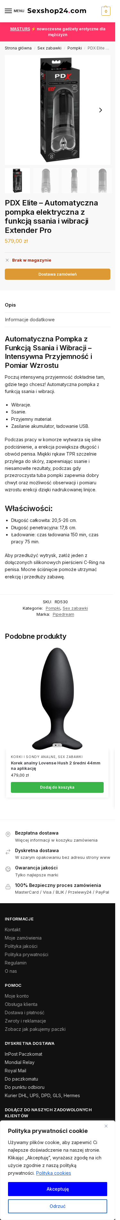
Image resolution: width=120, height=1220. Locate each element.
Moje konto (17, 996)
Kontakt (12, 929)
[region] (57, 1170)
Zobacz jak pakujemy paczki (35, 1029)
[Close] (108, 1126)
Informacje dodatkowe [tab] (30, 319)
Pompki (75, 48)
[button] (105, 11)
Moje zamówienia (23, 938)
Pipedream (63, 614)
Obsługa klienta (21, 1004)
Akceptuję (58, 1189)
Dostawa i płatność (24, 1012)
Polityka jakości (21, 946)
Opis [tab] (10, 305)
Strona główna (18, 48)
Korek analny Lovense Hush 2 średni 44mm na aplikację (55, 765)
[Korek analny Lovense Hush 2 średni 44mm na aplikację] (57, 699)
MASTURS (20, 28)
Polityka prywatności (26, 954)
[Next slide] (100, 110)
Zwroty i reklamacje (25, 1020)
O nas (11, 971)
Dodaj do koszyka (57, 787)
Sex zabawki (49, 48)
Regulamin (16, 962)
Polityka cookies (53, 1173)
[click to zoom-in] (60, 110)
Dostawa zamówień (57, 274)
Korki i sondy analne (33, 757)
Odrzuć (58, 1206)
